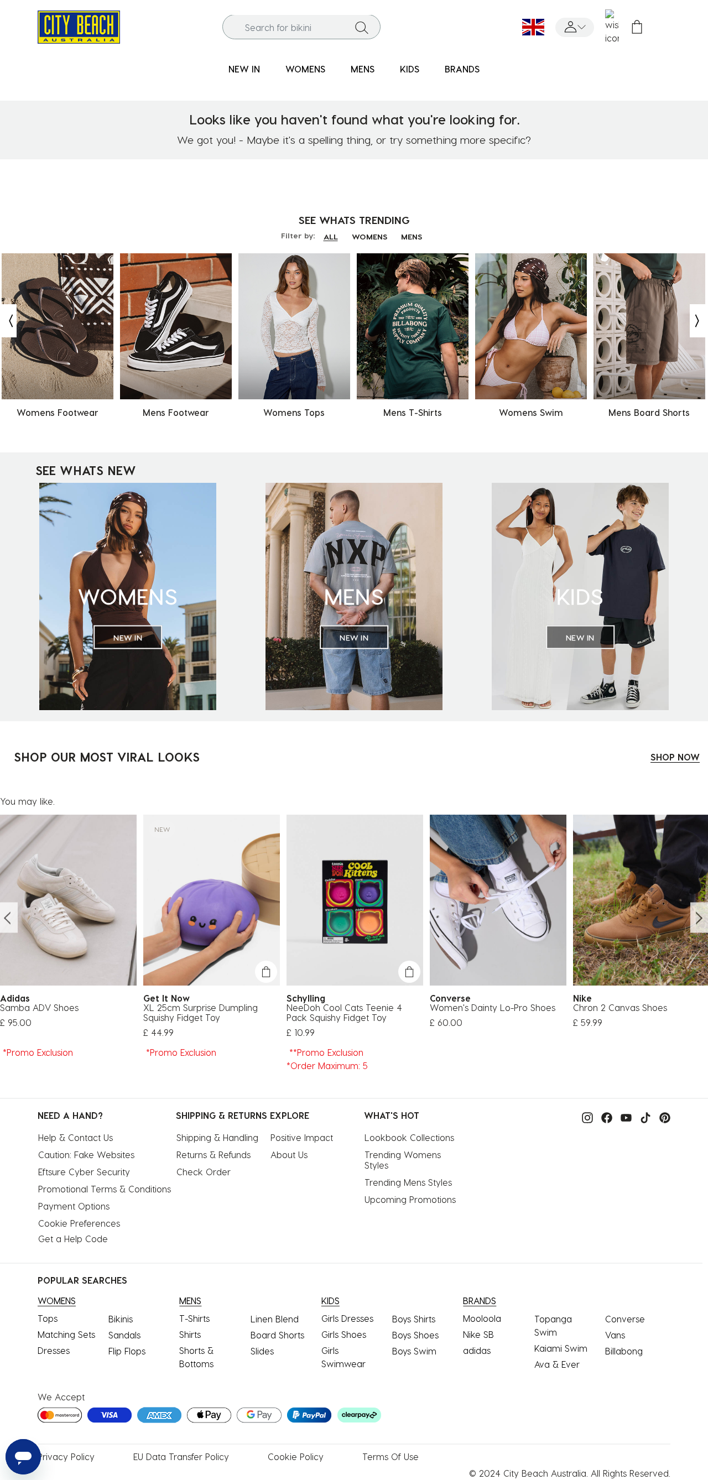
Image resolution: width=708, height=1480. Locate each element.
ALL (331, 236)
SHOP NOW (675, 757)
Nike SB (478, 1334)
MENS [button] (362, 69)
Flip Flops (126, 1351)
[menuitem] (244, 69)
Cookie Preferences (79, 1223)
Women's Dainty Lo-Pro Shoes (492, 1008)
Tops (48, 1318)
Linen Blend (275, 1319)
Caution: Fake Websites (86, 1154)
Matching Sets (66, 1334)
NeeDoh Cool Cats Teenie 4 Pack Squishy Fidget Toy (344, 1013)
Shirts (190, 1334)
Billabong (624, 1351)
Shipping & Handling (217, 1137)
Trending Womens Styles (404, 1159)
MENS (411, 236)
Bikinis (120, 1319)
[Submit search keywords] (361, 27)
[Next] (698, 320)
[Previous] (8, 320)
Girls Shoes (343, 1334)
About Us (289, 1154)
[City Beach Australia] (79, 25)
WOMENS (369, 236)
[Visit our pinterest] (662, 1116)
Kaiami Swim (560, 1348)
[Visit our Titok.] (642, 1116)
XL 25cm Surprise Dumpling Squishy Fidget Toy (200, 1013)
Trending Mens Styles (408, 1182)
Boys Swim (414, 1351)
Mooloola (482, 1318)
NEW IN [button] (244, 69)
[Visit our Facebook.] (604, 1116)
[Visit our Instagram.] (584, 1116)
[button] (574, 27)
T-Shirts (194, 1318)
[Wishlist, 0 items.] (612, 27)
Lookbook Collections (409, 1137)
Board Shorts (277, 1335)
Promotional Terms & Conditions (104, 1189)
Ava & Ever (557, 1364)
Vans (615, 1335)
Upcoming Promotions (410, 1199)
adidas (477, 1350)
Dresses (54, 1350)
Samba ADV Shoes (39, 1008)
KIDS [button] (409, 69)
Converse (625, 1319)
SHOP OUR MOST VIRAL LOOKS (107, 756)
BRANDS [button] (462, 69)
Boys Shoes (415, 1335)
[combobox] (301, 27)
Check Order (203, 1171)
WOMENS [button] (305, 69)
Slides (262, 1351)
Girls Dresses (347, 1318)
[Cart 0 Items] (637, 27)
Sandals (124, 1335)
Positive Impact (301, 1137)
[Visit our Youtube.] (623, 1116)
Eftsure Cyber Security (84, 1171)
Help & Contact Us (75, 1137)
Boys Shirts (413, 1319)
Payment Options (74, 1206)
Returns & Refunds (213, 1154)
